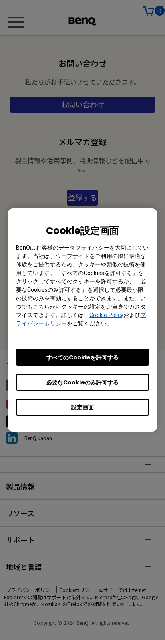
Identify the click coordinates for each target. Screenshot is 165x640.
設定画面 (82, 407)
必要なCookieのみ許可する (82, 382)
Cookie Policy (106, 315)
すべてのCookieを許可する (82, 357)
